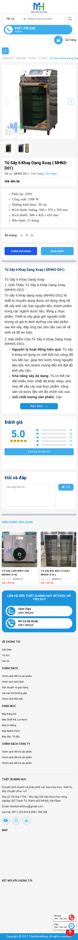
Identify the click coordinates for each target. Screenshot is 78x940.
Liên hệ (5, 661)
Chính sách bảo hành (13, 682)
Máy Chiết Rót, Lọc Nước (14, 719)
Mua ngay (57, 251)
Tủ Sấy (42, 58)
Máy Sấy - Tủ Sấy (25, 58)
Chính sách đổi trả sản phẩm (17, 676)
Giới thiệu (7, 649)
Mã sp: (9, 173)
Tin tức (5, 655)
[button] (71, 102)
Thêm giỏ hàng (21, 251)
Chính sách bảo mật (12, 699)
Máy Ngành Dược (11, 731)
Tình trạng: (37, 173)
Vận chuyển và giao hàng (15, 687)
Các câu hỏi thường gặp (14, 693)
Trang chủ (7, 58)
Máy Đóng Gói (9, 714)
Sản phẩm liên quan (17, 522)
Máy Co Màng (9, 725)
